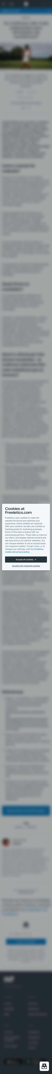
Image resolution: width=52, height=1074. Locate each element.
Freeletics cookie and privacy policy (24, 550)
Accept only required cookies (26, 566)
